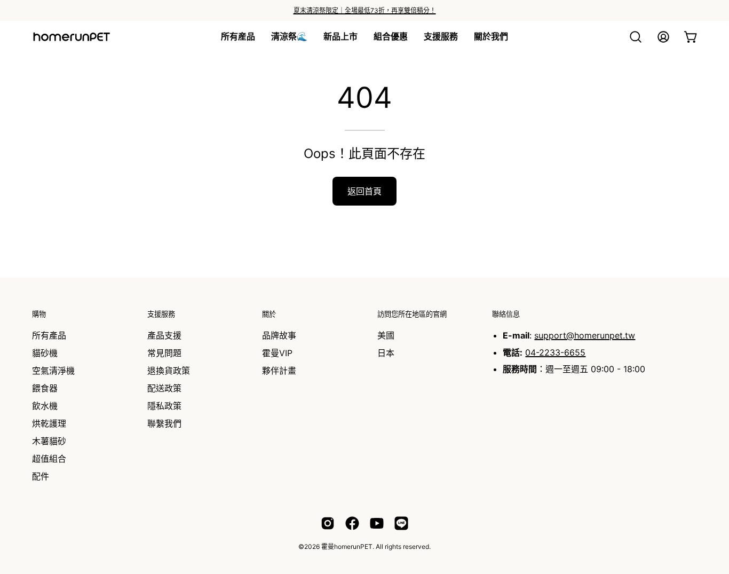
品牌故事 (279, 335)
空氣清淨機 (53, 370)
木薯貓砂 (49, 441)
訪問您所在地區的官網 (412, 314)
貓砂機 (45, 353)
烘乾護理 (49, 423)
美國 (385, 335)
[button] (340, 37)
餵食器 (45, 388)
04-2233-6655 (555, 352)
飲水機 (45, 405)
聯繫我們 (164, 423)
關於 (269, 314)
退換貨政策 (168, 370)
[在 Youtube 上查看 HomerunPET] (377, 523)
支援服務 (161, 314)
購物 (39, 314)
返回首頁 (364, 191)
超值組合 (49, 458)
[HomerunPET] (72, 37)
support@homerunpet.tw (584, 335)
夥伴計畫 (279, 370)
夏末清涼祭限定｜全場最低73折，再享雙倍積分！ (365, 10)
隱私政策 (164, 405)
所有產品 (49, 335)
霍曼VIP (277, 353)
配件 (40, 476)
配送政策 (164, 388)
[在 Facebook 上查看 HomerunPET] (352, 523)
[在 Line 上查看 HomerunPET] (401, 523)
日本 (385, 353)
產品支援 (164, 335)
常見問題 (164, 353)
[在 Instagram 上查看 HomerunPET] (328, 523)
